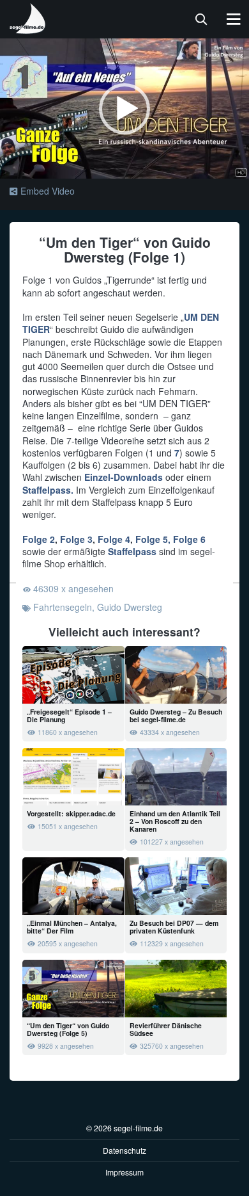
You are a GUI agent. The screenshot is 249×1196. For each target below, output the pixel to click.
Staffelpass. (47, 489)
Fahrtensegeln (62, 607)
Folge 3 (76, 539)
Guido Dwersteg (129, 607)
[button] (124, 108)
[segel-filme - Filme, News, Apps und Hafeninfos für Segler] (28, 28)
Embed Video (47, 190)
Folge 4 (114, 539)
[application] (124, 108)
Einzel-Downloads (123, 477)
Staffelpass (132, 551)
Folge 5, (151, 539)
